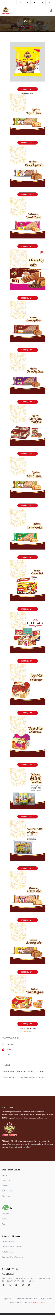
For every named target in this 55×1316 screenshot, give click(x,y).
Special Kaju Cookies (25, 1071)
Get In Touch (7, 1191)
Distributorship (8, 1241)
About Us (6, 1180)
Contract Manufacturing (12, 1257)
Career (5, 1186)
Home (23, 26)
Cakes (8, 1049)
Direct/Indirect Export (11, 1247)
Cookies (9, 1044)
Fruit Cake (39, 1071)
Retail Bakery (7, 1252)
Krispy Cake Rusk (24, 1077)
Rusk (8, 1055)
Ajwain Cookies (9, 1071)
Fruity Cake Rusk (39, 1077)
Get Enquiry (26, 89)
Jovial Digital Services (36, 1302)
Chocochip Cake (9, 1077)
